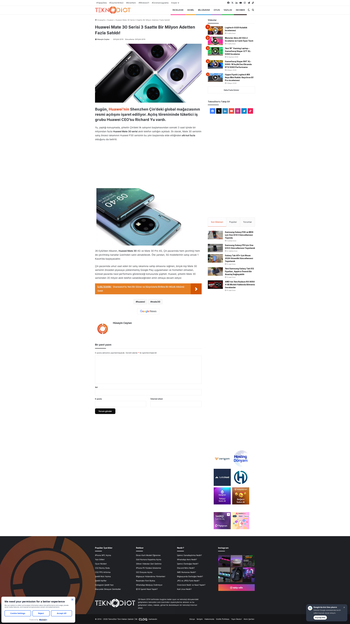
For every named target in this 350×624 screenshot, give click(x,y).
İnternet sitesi (157, 399)
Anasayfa (101, 20)
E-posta (98, 399)
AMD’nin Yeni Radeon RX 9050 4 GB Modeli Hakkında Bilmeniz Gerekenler (240, 285)
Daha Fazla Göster (231, 90)
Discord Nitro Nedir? (186, 568)
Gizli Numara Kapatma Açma (148, 559)
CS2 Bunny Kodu (102, 568)
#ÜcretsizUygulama (160, 3)
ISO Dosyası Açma (144, 572)
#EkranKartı (131, 3)
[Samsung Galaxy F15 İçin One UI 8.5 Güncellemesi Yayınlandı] (215, 248)
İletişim (200, 619)
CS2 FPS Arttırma (102, 572)
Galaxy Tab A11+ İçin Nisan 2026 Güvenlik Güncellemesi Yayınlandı (239, 258)
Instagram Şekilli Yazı (104, 585)
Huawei (110, 20)
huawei (141, 301)
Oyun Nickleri (101, 564)
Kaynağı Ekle (320, 617)
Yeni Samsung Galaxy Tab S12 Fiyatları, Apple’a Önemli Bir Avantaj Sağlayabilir (239, 271)
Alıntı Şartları (249, 619)
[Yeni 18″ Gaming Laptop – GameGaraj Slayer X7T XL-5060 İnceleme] (215, 51)
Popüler (233, 222)
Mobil (190, 10)
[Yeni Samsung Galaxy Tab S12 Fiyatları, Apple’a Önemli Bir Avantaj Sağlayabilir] (215, 271)
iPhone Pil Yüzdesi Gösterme (148, 568)
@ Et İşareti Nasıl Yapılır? (147, 589)
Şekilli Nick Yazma (103, 576)
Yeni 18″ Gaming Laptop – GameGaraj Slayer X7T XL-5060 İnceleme (238, 51)
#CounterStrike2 (116, 3)
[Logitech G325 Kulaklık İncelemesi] (215, 30)
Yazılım (228, 10)
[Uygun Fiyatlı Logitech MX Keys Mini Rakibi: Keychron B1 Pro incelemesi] (215, 77)
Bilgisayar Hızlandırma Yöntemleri (150, 576)
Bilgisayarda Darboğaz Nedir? (190, 576)
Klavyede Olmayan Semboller (108, 589)
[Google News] (148, 311)
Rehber (240, 10)
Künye (192, 619)
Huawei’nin (119, 109)
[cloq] (143, 619)
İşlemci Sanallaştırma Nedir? (189, 555)
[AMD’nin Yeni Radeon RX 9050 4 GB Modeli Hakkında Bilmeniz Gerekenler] (215, 284)
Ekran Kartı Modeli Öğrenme (148, 555)
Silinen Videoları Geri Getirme (148, 564)
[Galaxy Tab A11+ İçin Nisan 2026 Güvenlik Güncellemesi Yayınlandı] (215, 258)
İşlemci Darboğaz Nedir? (187, 564)
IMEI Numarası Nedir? (186, 572)
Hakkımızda (209, 619)
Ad (96, 387)
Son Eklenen (217, 222)
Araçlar (174, 3)
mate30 (156, 301)
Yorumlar (247, 222)
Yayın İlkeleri (236, 619)
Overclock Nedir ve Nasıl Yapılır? (191, 585)
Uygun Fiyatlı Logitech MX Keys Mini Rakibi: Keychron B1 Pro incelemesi (239, 77)
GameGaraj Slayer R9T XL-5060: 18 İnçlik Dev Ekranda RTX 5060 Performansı (238, 64)
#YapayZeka (101, 3)
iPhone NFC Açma (103, 555)
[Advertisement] (148, 164)
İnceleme (178, 10)
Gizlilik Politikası (222, 619)
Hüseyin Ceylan (103, 39)
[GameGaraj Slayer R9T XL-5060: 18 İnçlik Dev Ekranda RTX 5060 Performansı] (215, 64)
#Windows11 (144, 3)
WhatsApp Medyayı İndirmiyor (149, 585)
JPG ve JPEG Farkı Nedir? (188, 581)
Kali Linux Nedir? (184, 589)
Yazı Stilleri (99, 559)
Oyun (217, 10)
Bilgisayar (204, 10)
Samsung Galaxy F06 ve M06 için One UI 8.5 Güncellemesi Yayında (239, 235)
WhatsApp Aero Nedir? (187, 559)
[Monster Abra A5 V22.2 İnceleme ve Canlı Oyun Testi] (215, 41)
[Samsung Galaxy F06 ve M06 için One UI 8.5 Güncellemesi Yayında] (215, 235)
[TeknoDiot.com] (113, 10)
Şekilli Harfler (101, 581)
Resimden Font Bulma (145, 581)
